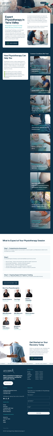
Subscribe (30, 387)
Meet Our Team (7, 409)
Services (5, 406)
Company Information (8, 414)
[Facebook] (4, 398)
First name (30, 394)
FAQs (4, 422)
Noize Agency (21, 431)
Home (4, 404)
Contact (5, 387)
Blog (4, 420)
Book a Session (7, 411)
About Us (5, 417)
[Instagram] (6, 398)
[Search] (36, 2)
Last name (30, 400)
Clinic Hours (30, 369)
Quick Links (6, 402)
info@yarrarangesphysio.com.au (10, 390)
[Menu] (49, 3)
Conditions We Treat (8, 408)
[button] (43, 3)
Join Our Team (6, 418)
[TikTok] (8, 398)
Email (29, 406)
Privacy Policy (5, 428)
